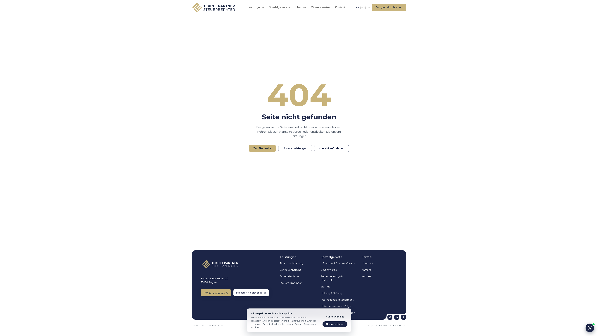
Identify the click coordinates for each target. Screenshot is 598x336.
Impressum (198, 325)
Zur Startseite (262, 148)
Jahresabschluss (289, 276)
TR (368, 7)
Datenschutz (216, 325)
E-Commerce (329, 269)
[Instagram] (389, 317)
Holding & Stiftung (331, 293)
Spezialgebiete (278, 7)
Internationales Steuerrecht (337, 299)
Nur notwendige (335, 316)
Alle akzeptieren (335, 324)
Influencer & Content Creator (338, 263)
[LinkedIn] (396, 317)
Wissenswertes (320, 7)
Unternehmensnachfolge (336, 306)
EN (363, 7)
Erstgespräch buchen (389, 7)
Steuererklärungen (291, 282)
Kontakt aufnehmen (331, 148)
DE (358, 7)
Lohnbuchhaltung (290, 269)
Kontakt (340, 7)
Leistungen (254, 7)
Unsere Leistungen (295, 148)
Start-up (325, 286)
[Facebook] (403, 317)
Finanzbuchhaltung (291, 263)
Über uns (300, 7)
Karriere (366, 269)
